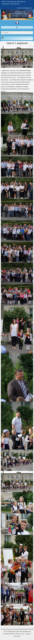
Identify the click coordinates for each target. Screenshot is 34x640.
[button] (17, 27)
